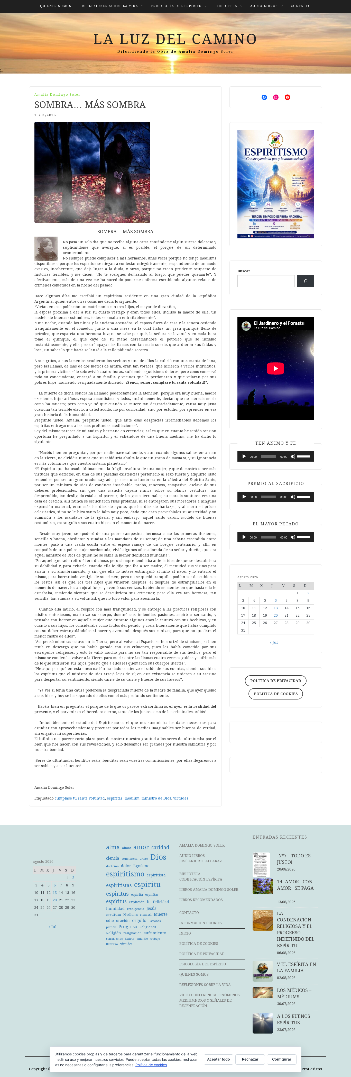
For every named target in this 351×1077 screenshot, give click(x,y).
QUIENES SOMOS (55, 6)
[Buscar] (305, 281)
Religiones (148, 927)
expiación (136, 902)
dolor (126, 866)
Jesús (151, 908)
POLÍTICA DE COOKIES (198, 943)
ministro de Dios (156, 798)
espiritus (117, 894)
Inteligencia (135, 909)
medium (132, 798)
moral (146, 914)
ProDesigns (312, 1069)
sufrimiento (155, 933)
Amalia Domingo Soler (57, 94)
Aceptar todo (218, 1059)
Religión (113, 933)
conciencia (129, 858)
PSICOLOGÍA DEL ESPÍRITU (176, 6)
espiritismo (125, 874)
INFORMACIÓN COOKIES (200, 923)
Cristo (144, 858)
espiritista (156, 875)
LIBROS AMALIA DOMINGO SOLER (208, 889)
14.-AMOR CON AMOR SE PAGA (297, 888)
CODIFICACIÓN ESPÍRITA (200, 879)
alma (113, 847)
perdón (111, 927)
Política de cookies (151, 1065)
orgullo (139, 920)
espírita (137, 894)
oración (123, 921)
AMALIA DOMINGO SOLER (202, 845)
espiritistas (119, 885)
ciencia (112, 858)
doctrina (112, 866)
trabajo (155, 938)
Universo (112, 944)
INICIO (185, 933)
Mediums (130, 915)
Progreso (127, 926)
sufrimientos (114, 938)
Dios (158, 857)
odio (110, 921)
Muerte (161, 914)
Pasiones (155, 921)
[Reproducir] (244, 456)
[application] (275, 456)
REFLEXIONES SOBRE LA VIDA (110, 6)
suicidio (142, 938)
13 (276, 608)
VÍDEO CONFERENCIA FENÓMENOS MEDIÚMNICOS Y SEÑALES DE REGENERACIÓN (209, 1000)
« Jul (274, 642)
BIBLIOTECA (226, 6)
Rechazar (250, 1059)
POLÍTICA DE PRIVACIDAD (202, 954)
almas (126, 848)
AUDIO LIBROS (264, 6)
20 (276, 615)
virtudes (180, 798)
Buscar (243, 271)
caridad (160, 847)
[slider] (304, 456)
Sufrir (129, 938)
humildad (115, 908)
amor (141, 847)
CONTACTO (301, 6)
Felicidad (161, 902)
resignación (132, 933)
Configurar (281, 1059)
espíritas (115, 798)
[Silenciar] (292, 456)
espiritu (147, 884)
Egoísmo (141, 866)
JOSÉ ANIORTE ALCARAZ (200, 861)
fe (149, 901)
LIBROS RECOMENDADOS (201, 900)
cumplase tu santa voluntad (80, 798)
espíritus (116, 901)
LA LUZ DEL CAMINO (175, 39)
